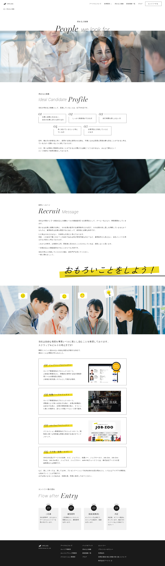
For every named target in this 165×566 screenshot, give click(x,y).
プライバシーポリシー (105, 549)
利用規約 (101, 553)
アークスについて (95, 3)
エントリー (102, 545)
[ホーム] (4, 9)
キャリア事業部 (66, 549)
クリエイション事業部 (68, 557)
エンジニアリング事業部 (69, 553)
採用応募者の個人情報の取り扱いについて (112, 557)
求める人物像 (119, 3)
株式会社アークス (104, 560)
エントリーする (153, 3)
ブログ (140, 3)
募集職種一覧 (130, 3)
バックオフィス (87, 545)
